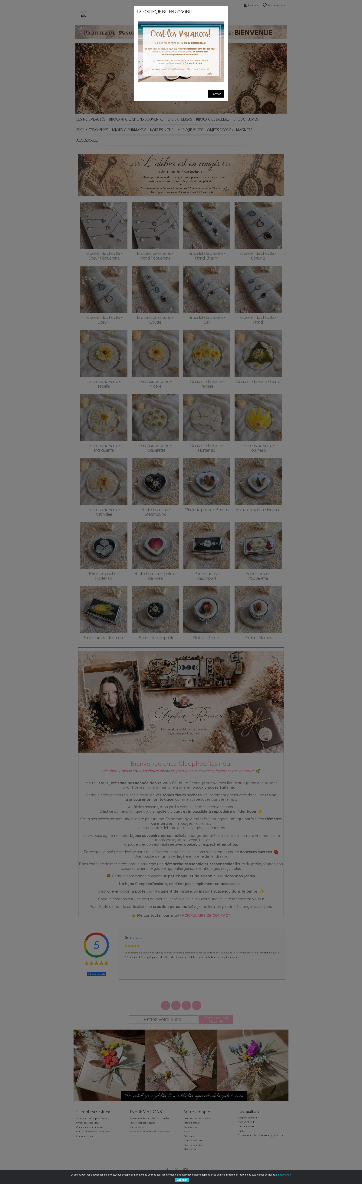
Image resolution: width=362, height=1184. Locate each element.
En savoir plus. (283, 1174)
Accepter (182, 1180)
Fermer (216, 93)
